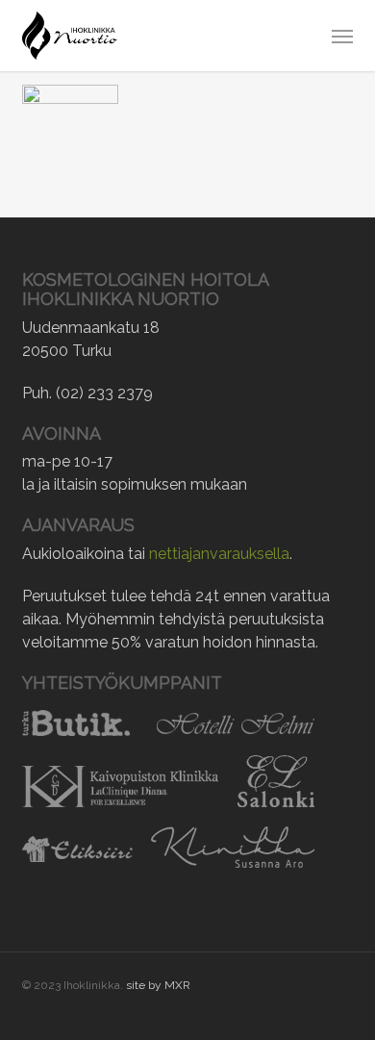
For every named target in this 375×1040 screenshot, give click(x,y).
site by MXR (158, 985)
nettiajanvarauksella (219, 554)
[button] (342, 35)
